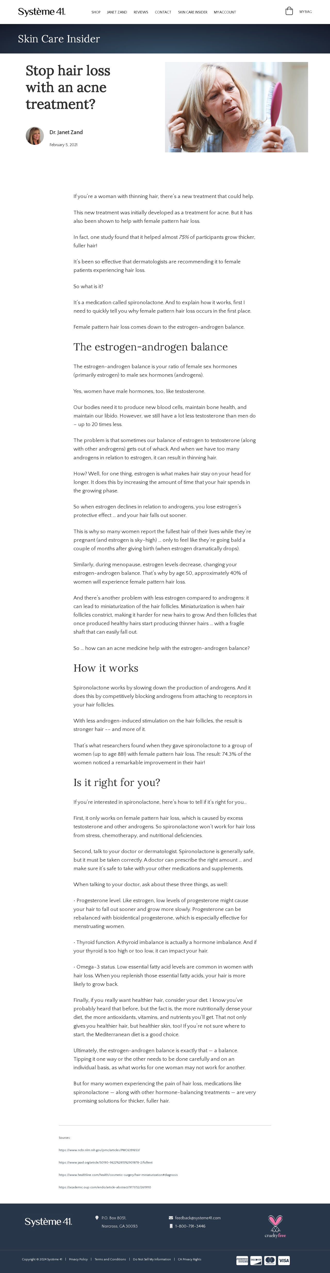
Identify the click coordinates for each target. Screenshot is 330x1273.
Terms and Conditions (110, 1259)
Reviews (141, 12)
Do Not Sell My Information (152, 1259)
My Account (225, 12)
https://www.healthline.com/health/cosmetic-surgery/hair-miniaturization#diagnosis (118, 1175)
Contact (163, 12)
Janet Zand (117, 12)
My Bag (306, 12)
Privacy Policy (78, 1259)
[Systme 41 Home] (44, 11)
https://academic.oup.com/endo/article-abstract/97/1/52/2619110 (105, 1187)
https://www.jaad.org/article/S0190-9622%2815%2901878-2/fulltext (106, 1162)
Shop (96, 12)
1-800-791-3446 (190, 1226)
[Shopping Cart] (289, 13)
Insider (192, 12)
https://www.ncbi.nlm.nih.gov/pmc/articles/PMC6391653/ (99, 1150)
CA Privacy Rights (189, 1259)
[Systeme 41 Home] (48, 1221)
